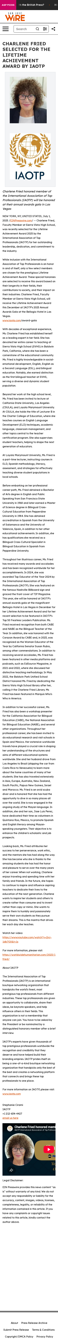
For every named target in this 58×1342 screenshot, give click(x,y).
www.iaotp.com (11, 320)
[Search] (37, 28)
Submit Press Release (16, 1329)
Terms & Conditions (43, 1329)
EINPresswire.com (21, 220)
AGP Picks (8, 5)
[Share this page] (53, 29)
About (14, 1322)
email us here (10, 1117)
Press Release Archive (34, 1322)
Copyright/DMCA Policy (19, 1336)
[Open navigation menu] (5, 29)
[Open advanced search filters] (45, 28)
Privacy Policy (44, 1336)
